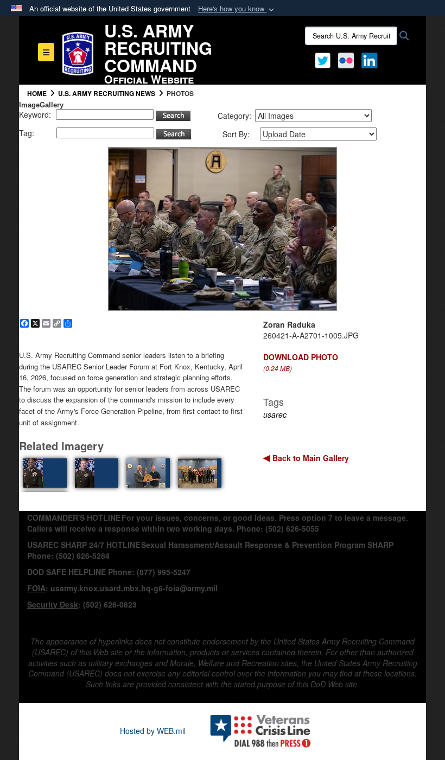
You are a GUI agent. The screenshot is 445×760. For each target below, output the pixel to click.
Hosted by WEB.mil (153, 730)
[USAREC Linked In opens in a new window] (371, 59)
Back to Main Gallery (309, 457)
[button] (237, 9)
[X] (322, 59)
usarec (275, 414)
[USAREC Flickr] (346, 59)
